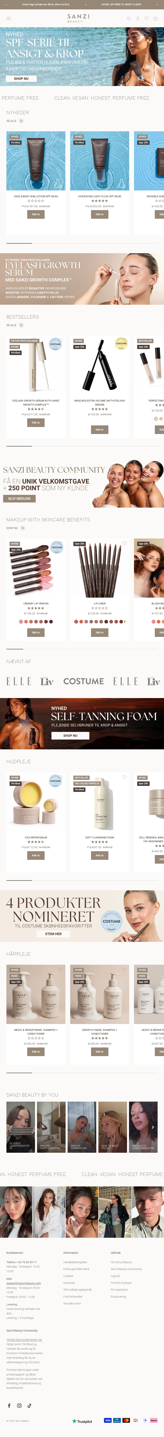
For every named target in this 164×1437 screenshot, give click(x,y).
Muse (86, 622)
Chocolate (106, 622)
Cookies (68, 1276)
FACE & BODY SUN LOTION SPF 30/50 (36, 196)
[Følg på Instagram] (19, 1405)
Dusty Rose (36, 622)
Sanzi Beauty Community (126, 1269)
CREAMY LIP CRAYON (35, 603)
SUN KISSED (159, 622)
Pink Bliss (21, 622)
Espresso (51, 622)
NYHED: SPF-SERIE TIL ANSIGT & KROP (61, 4)
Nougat (96, 622)
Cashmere (41, 622)
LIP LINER (100, 603)
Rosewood (116, 622)
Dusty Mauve (111, 622)
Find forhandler (72, 1296)
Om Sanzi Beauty (121, 1262)
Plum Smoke (121, 622)
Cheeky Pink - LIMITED (154, 622)
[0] (146, 18)
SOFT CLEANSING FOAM (99, 837)
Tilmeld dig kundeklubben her (24, 1339)
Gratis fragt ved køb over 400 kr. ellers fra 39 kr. (136, 4)
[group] (82, 56)
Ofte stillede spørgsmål (77, 1289)
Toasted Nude (31, 622)
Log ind (115, 1276)
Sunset (81, 622)
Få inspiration (119, 1289)
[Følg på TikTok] (29, 1405)
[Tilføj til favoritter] (60, 136)
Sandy (91, 622)
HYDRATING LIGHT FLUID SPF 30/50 (99, 196)
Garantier (69, 1282)
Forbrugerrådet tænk (76, 1269)
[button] (153, 1127)
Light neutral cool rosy (156, 419)
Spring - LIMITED (76, 622)
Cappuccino (46, 622)
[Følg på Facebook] (9, 1405)
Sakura (26, 622)
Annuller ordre (72, 1303)
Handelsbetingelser (75, 1262)
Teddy (101, 622)
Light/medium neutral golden (161, 419)
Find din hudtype (121, 1282)
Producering (118, 1296)
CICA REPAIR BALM (36, 837)
